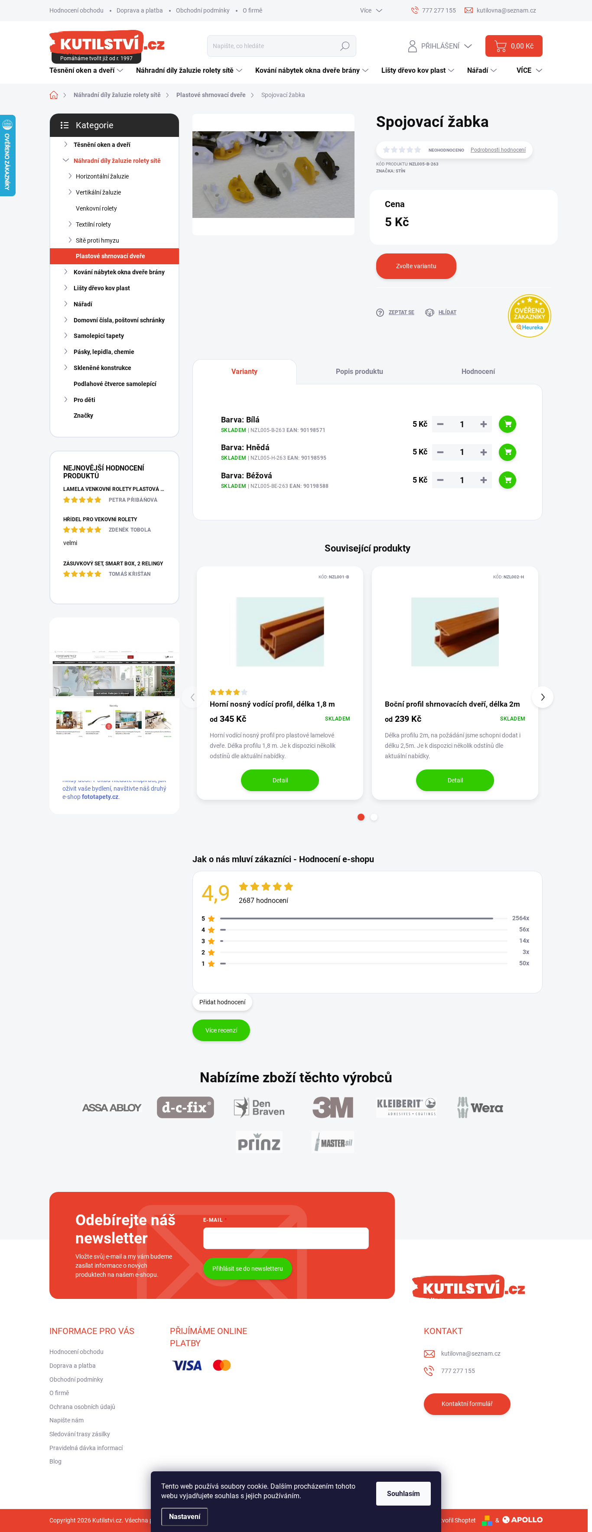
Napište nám (66, 1420)
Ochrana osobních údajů (82, 1406)
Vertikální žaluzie (98, 192)
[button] (361, 817)
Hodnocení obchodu (76, 10)
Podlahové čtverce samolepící (115, 383)
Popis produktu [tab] (359, 371)
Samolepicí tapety (99, 335)
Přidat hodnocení (222, 1002)
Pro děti (84, 399)
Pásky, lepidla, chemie (104, 351)
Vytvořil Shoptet (454, 1520)
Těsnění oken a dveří (102, 144)
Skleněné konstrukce (102, 367)
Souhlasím (403, 1494)
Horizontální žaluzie (102, 176)
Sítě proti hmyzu (97, 240)
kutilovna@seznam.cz (471, 1353)
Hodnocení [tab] (478, 371)
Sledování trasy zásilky (79, 1434)
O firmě (252, 10)
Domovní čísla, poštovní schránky (119, 320)
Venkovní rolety (96, 208)
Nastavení (184, 1517)
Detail (280, 780)
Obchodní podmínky (203, 10)
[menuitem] (87, 71)
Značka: (390, 171)
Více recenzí (221, 1030)
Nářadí (83, 304)
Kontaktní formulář (467, 1403)
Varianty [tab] (244, 371)
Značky (83, 415)
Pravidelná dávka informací (86, 1447)
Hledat (345, 45)
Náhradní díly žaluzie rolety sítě (117, 160)
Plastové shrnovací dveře (110, 256)
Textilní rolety (93, 224)
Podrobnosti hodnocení (498, 150)
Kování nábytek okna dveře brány (119, 272)
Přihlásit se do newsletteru (247, 1268)
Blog (55, 1461)
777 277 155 (458, 1370)
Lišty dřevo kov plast (102, 288)
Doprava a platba (140, 10)
